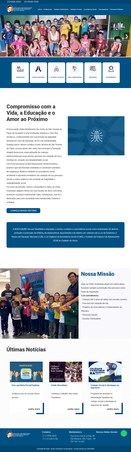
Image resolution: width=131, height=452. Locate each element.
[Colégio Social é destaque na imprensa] (105, 372)
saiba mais (34, 409)
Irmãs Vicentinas (59, 385)
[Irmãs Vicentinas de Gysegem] (19, 9)
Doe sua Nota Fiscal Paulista (25, 385)
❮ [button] (4, 36)
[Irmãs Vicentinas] (65, 372)
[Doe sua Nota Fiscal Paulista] (26, 372)
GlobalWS (90, 449)
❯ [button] (126, 36)
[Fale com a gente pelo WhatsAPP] (124, 433)
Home (40, 9)
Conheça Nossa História (23, 210)
